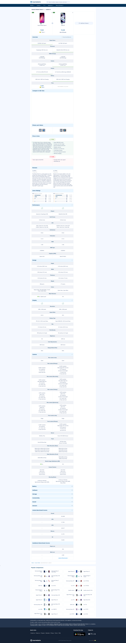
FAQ (60, 633)
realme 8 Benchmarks (63, 557)
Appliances (50, 5)
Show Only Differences (67, 37)
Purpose (42, 633)
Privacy (52, 633)
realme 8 (63, 25)
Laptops (38, 5)
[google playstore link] (80, 635)
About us (38, 633)
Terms (56, 633)
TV (44, 5)
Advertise (48, 633)
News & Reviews (59, 5)
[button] (47, 2)
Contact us (33, 633)
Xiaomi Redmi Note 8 (42, 25)
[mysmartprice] (35, 2)
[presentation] (33, 17)
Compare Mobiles (37, 562)
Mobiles (31, 5)
